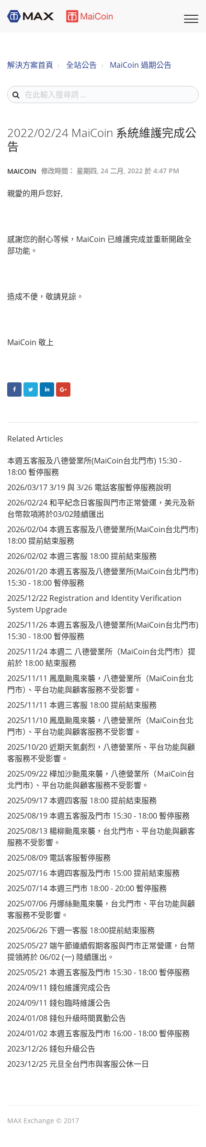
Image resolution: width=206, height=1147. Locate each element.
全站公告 (81, 65)
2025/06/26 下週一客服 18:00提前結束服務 (81, 930)
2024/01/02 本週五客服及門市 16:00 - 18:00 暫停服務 (98, 1033)
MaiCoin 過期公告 (141, 65)
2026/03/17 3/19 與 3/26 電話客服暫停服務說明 (89, 487)
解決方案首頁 (30, 65)
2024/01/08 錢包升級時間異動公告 (66, 1018)
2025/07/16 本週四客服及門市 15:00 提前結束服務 (93, 873)
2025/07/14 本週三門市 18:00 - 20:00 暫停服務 (87, 888)
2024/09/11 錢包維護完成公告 (59, 987)
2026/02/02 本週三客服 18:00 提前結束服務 (82, 556)
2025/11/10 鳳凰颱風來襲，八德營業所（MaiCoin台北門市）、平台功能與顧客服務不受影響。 (100, 726)
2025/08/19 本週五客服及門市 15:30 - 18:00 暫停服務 (98, 815)
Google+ (63, 389)
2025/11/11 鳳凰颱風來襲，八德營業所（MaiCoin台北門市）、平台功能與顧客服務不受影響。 (100, 684)
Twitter (30, 389)
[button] (189, 18)
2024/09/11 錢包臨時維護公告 (59, 1003)
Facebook (14, 389)
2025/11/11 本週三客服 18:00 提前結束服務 (82, 705)
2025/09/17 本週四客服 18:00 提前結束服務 (82, 800)
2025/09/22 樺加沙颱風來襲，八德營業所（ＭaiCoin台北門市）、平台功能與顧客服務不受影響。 (101, 779)
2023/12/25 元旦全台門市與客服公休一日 (78, 1064)
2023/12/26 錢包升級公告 (51, 1048)
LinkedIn (47, 389)
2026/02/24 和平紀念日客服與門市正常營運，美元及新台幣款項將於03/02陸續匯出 (101, 508)
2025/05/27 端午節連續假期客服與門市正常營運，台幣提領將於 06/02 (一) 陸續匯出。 (101, 951)
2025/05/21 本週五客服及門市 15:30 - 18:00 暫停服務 (98, 972)
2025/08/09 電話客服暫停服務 (59, 857)
